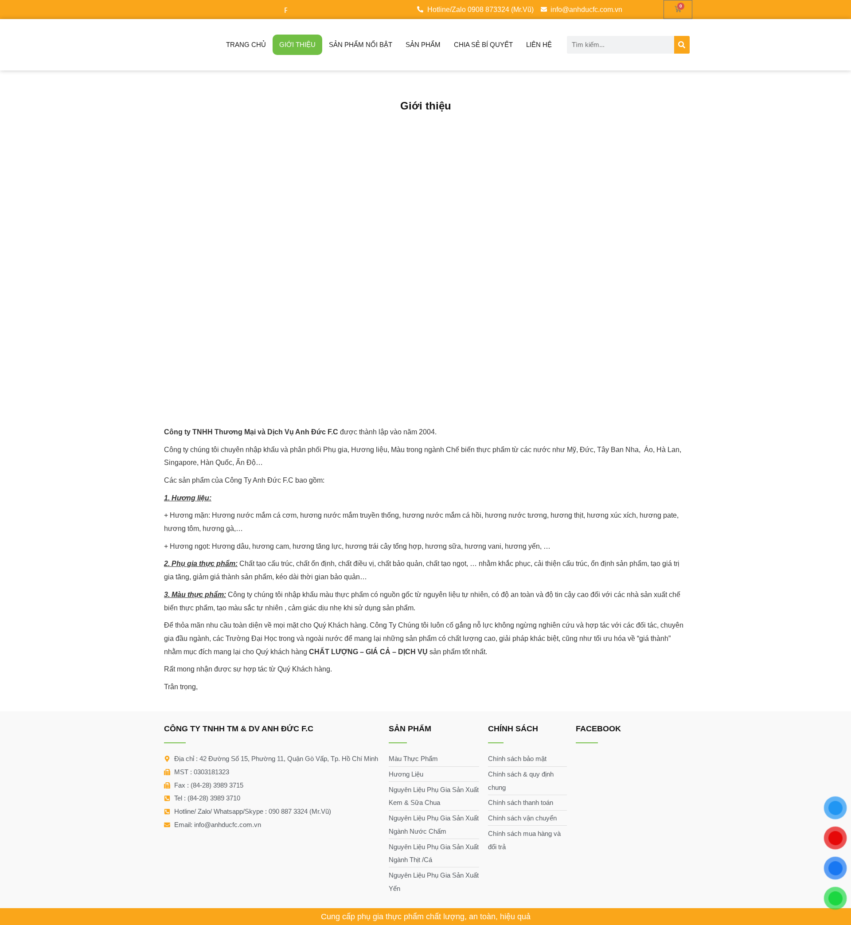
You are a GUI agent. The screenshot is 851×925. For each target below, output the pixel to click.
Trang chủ (246, 44)
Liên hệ (539, 44)
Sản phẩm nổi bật (360, 44)
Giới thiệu (297, 44)
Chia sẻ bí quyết (483, 44)
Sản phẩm (423, 44)
